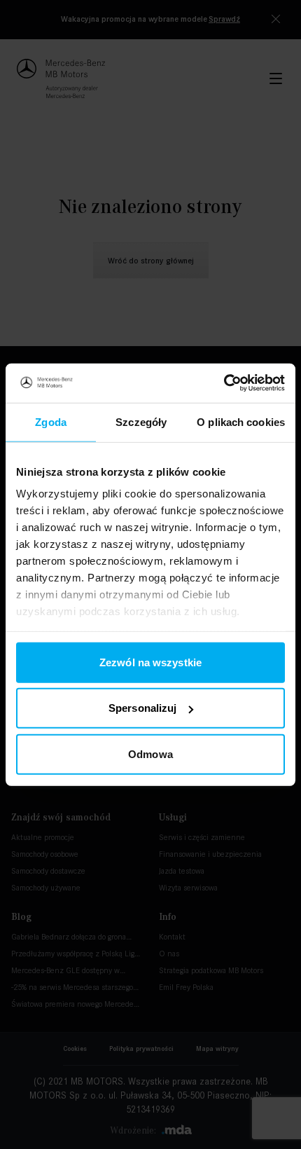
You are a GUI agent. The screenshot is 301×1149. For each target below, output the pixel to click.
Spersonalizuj (142, 708)
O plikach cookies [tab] (241, 421)
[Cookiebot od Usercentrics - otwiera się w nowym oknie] (223, 383)
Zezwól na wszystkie (150, 662)
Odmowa (150, 753)
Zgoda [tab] (50, 421)
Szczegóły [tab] (141, 421)
